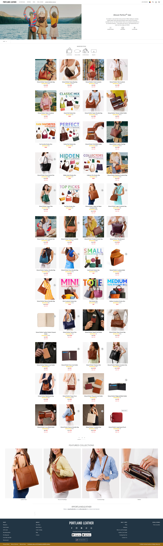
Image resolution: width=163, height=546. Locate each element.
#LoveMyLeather (6, 532)
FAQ (126, 524)
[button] (22, 2)
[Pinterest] (81, 528)
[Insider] (91, 528)
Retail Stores (39, 527)
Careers (37, 535)
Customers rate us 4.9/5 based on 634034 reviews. (38, 544)
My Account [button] (6, 540)
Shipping (125, 527)
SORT (4, 41)
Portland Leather (147, 544)
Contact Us (124, 537)
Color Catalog (39, 529)
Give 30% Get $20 (7, 537)
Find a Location (156, 524)
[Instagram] (76, 528)
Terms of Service (14, 544)
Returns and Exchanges (122, 529)
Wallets (139, 499)
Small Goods (6, 527)
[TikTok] (86, 528)
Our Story (38, 524)
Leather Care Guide (122, 532)
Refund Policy (23, 544)
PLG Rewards (6, 535)
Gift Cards (5, 529)
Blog (37, 532)
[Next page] (85, 437)
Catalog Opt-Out (123, 535)
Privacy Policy (6, 544)
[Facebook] (71, 528)
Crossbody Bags (100, 499)
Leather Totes (24, 499)
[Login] (156, 2)
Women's (5, 524)
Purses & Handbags (62, 499)
